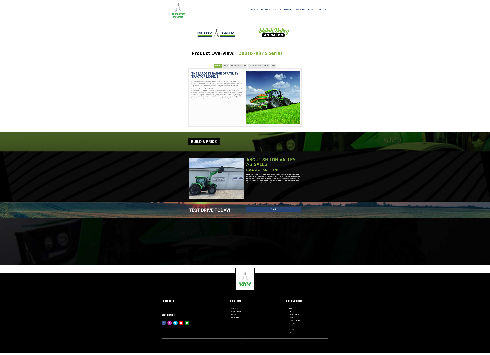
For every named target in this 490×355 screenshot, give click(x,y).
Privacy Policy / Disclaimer (256, 343)
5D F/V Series (293, 330)
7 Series (291, 317)
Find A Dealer (235, 317)
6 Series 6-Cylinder (294, 320)
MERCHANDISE (301, 10)
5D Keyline (292, 324)
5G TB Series (292, 327)
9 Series (291, 311)
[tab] (218, 66)
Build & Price (235, 308)
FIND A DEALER (288, 10)
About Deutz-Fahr (236, 311)
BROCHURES (277, 10)
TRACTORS (252, 10)
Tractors (233, 314)
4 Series (291, 333)
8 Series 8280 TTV (294, 314)
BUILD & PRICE (265, 10)
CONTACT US (322, 10)
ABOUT (310, 10)
